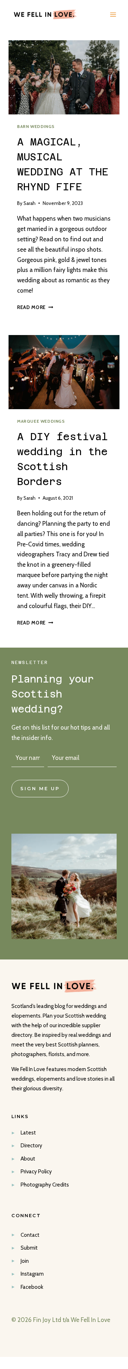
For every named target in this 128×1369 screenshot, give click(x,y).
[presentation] (64, 77)
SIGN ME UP (40, 788)
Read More (35, 307)
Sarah (29, 203)
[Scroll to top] (121, 1171)
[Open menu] (112, 14)
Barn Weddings (36, 126)
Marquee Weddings (41, 421)
